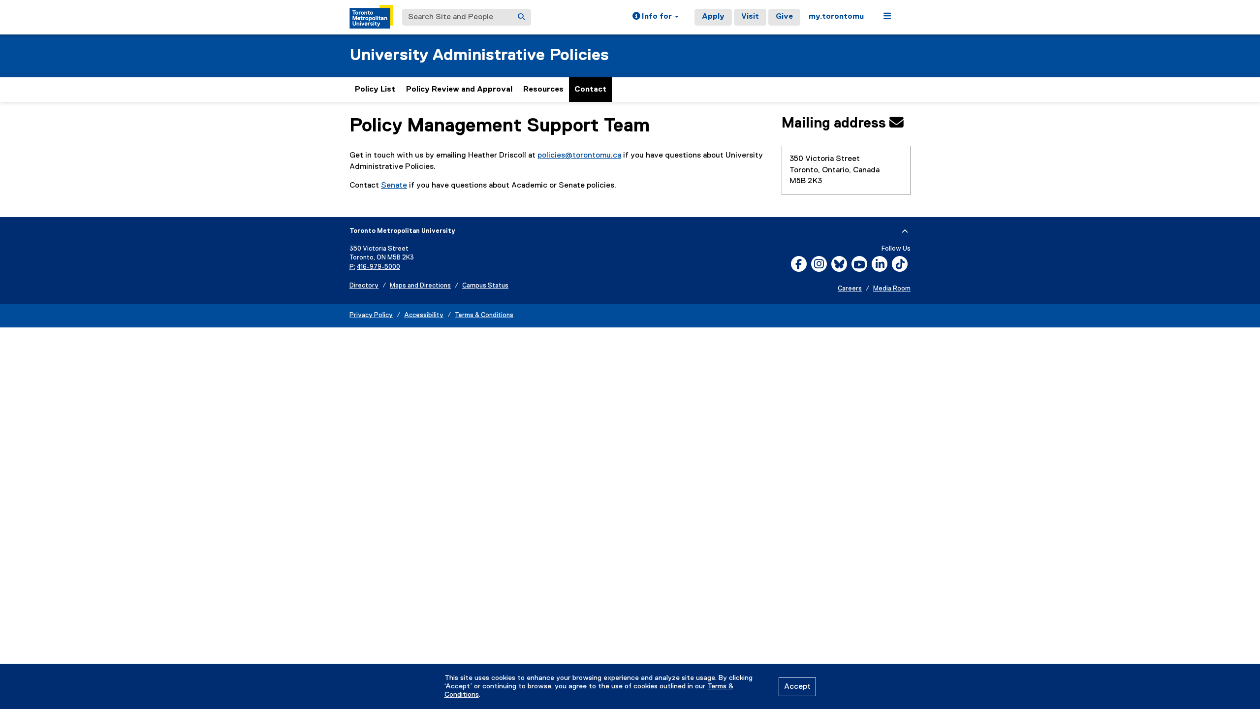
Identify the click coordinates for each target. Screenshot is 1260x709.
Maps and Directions (420, 286)
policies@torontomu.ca (579, 156)
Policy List (375, 90)
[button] (655, 17)
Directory (363, 286)
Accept (797, 687)
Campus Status (485, 286)
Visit (750, 17)
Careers (850, 289)
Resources (543, 90)
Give (784, 17)
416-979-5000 (378, 267)
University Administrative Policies (479, 55)
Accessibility (423, 315)
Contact (590, 90)
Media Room (892, 289)
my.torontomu (836, 17)
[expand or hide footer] (905, 231)
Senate (394, 186)
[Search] (521, 17)
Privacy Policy (371, 315)
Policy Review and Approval (459, 90)
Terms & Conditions (484, 315)
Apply (713, 17)
